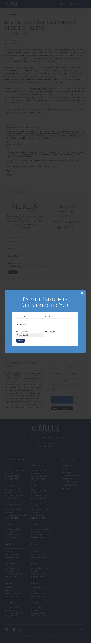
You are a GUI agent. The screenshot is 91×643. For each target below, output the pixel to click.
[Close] (82, 293)
